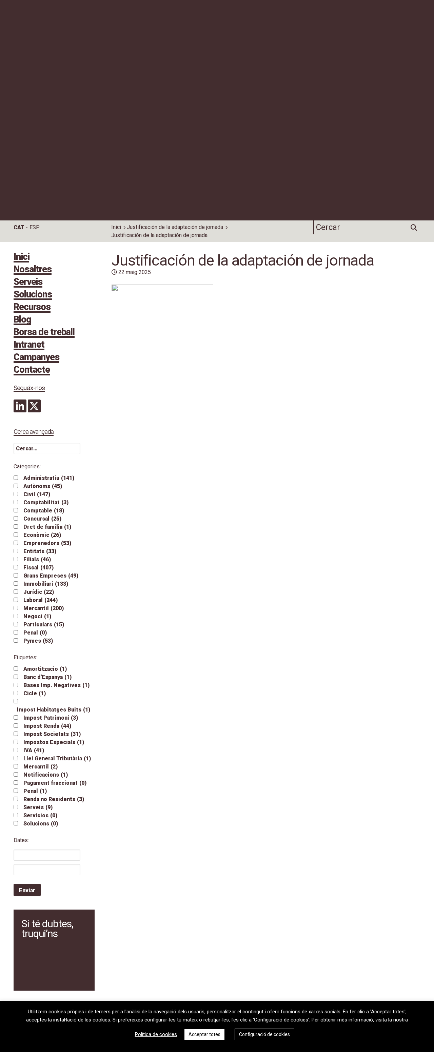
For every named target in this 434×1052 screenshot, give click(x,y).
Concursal (42, 518)
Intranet (29, 345)
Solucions (33, 295)
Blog (22, 320)
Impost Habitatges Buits (53, 709)
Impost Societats (52, 734)
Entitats (39, 551)
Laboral (40, 600)
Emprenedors (47, 543)
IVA (33, 750)
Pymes (38, 641)
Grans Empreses (50, 575)
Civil (36, 494)
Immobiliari (45, 584)
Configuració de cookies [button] (264, 1034)
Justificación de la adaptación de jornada (175, 227)
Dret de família (47, 527)
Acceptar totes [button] (204, 1034)
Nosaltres (33, 270)
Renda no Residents (53, 799)
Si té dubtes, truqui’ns (47, 928)
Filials (37, 559)
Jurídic (38, 592)
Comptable (43, 510)
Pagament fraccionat (54, 783)
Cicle (34, 693)
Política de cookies (156, 1034)
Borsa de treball (44, 332)
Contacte (32, 370)
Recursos (32, 307)
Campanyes (36, 358)
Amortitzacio (45, 669)
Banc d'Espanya (47, 677)
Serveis (28, 282)
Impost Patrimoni (50, 718)
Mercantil (43, 608)
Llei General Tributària (57, 758)
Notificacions (45, 775)
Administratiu (48, 478)
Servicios (40, 815)
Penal (35, 632)
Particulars (43, 624)
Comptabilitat (45, 502)
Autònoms (42, 486)
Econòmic (42, 535)
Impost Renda (47, 726)
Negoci (37, 616)
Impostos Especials (53, 742)
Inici (116, 227)
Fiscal (38, 567)
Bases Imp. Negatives (56, 685)
